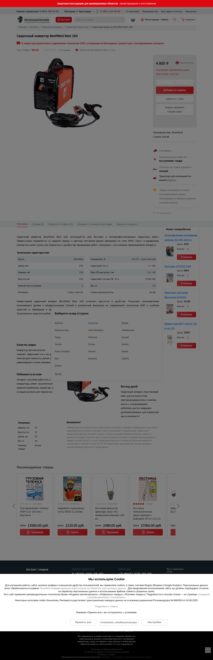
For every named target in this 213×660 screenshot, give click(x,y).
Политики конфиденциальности (57, 588)
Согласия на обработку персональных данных (101, 588)
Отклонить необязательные (119, 622)
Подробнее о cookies (106, 606)
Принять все (83, 622)
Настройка (154, 622)
